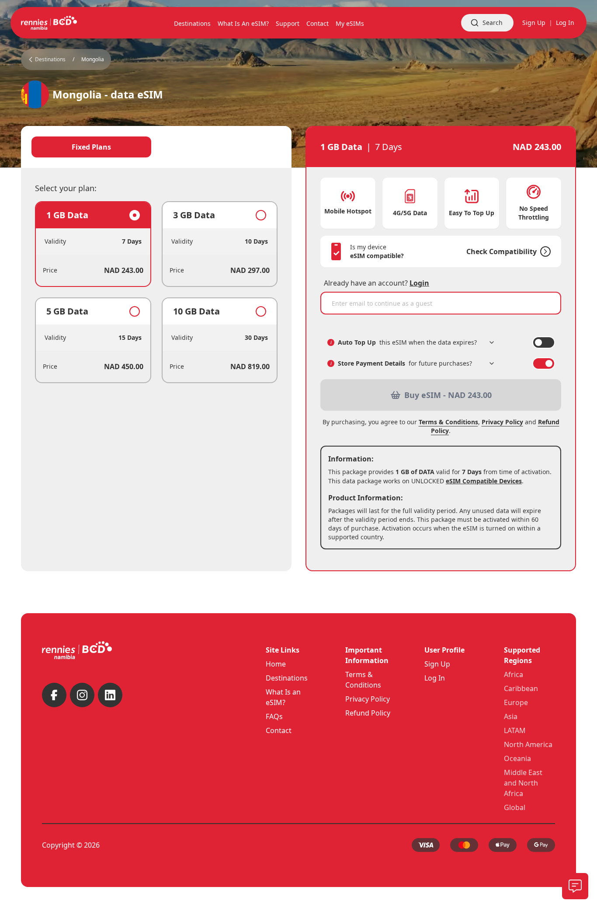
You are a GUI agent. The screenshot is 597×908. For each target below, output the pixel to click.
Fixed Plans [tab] (91, 147)
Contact (279, 730)
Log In (565, 22)
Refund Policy (367, 713)
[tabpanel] (156, 292)
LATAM (515, 730)
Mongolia (92, 59)
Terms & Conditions (448, 422)
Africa (513, 674)
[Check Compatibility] (544, 251)
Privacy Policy (502, 422)
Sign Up (533, 22)
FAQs (274, 716)
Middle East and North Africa (523, 783)
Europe (516, 702)
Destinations (287, 678)
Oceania (517, 758)
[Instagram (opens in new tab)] (82, 695)
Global (514, 807)
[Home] (49, 23)
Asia (510, 716)
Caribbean (521, 688)
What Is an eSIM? (283, 697)
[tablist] (156, 147)
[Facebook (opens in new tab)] (54, 695)
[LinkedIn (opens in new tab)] (110, 695)
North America (528, 744)
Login (419, 283)
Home (276, 664)
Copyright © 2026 (71, 845)
